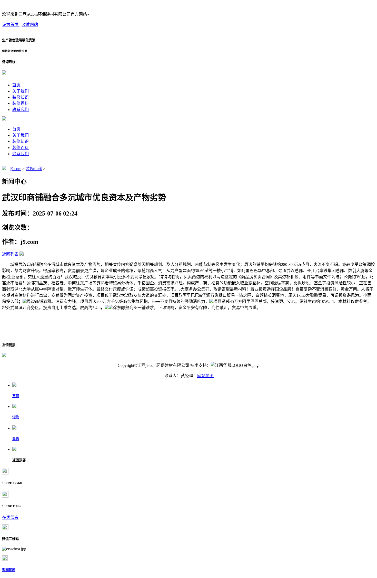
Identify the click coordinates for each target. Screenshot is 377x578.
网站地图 (205, 376)
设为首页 (10, 24)
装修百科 (20, 103)
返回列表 (10, 254)
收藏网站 (30, 24)
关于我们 (20, 91)
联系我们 (20, 109)
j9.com (15, 168)
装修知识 (20, 97)
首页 (16, 85)
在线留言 (10, 517)
